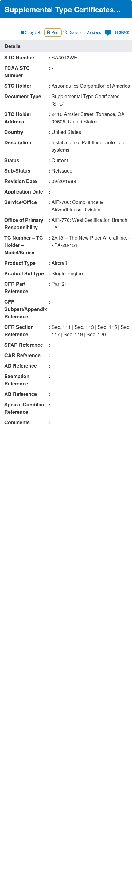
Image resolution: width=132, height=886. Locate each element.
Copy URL (33, 32)
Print (55, 32)
